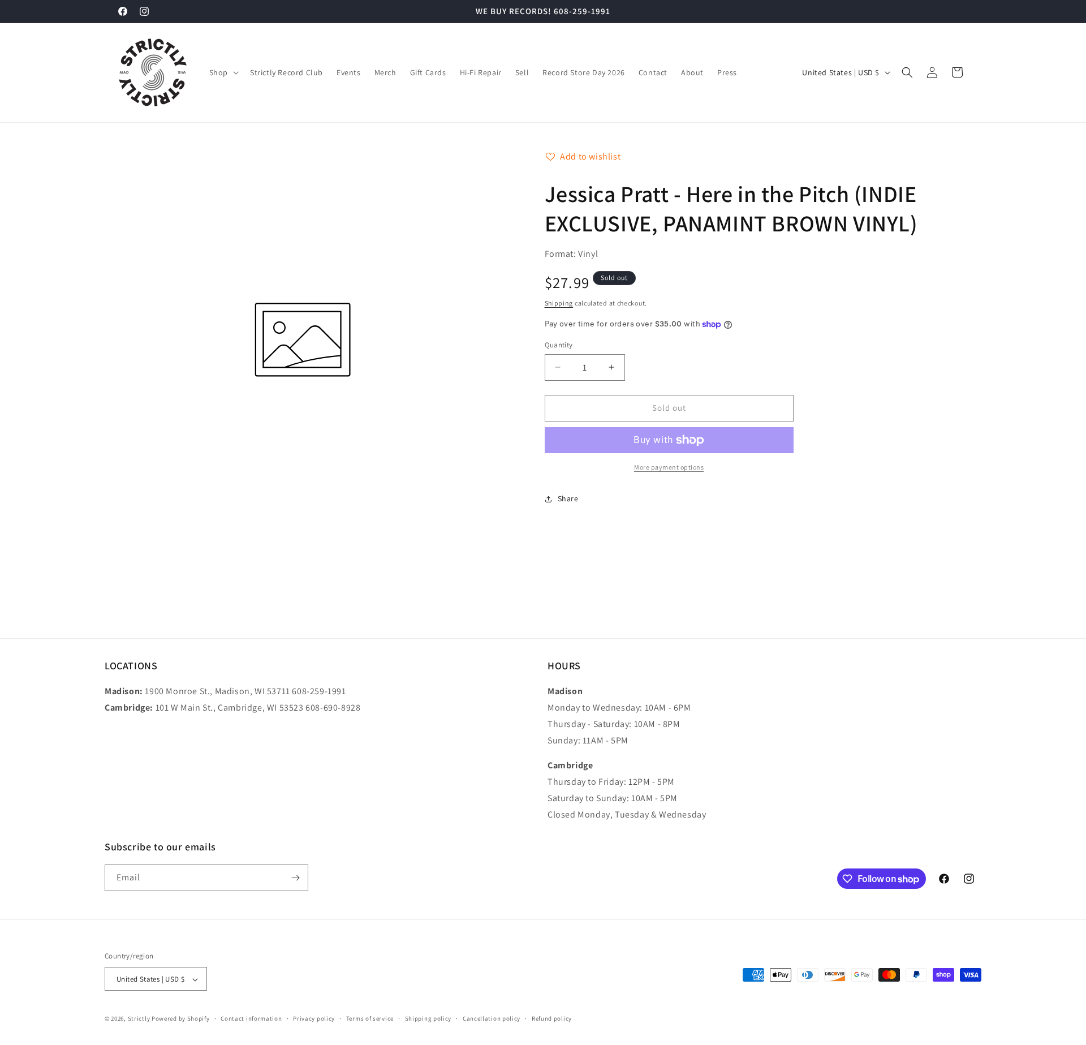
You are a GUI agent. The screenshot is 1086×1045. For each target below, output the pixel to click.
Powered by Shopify (181, 1019)
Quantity (559, 345)
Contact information (251, 1018)
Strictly (139, 1019)
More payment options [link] (669, 467)
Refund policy (552, 1018)
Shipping (559, 303)
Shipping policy (428, 1018)
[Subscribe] (295, 878)
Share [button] (568, 498)
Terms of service (370, 1018)
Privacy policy (314, 1018)
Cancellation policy (491, 1018)
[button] (222, 72)
